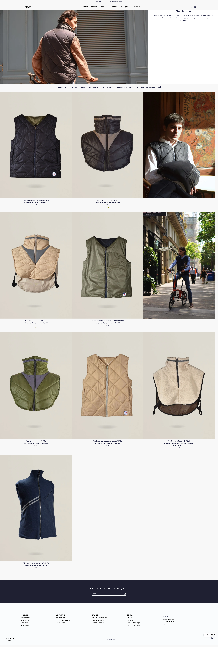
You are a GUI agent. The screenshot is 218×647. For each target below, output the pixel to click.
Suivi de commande (133, 625)
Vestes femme (25, 620)
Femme (85, 7)
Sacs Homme (25, 623)
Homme (93, 7)
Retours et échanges (134, 623)
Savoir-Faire (117, 7)
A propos (127, 7)
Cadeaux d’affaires (98, 620)
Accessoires (104, 7)
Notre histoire (60, 618)
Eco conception (61, 623)
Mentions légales (168, 619)
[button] (177, 445)
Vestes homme (25, 618)
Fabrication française (63, 620)
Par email (130, 618)
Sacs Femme (25, 625)
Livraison (130, 620)
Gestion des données (170, 621)
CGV (164, 624)
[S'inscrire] (124, 594)
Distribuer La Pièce (98, 623)
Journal (137, 7)
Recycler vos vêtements (99, 618)
